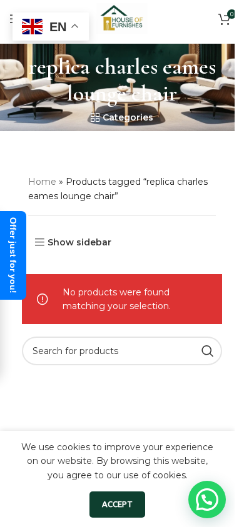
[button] (207, 499)
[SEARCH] (207, 351)
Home (42, 181)
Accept (117, 504)
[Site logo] (122, 18)
